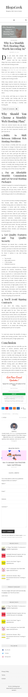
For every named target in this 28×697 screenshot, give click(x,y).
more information (19, 398)
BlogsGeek (14, 7)
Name (4, 483)
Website (4, 499)
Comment (5, 506)
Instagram (14, 441)
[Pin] (6, 408)
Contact (4, 678)
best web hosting (6, 413)
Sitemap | (14, 690)
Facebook (23, 439)
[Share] (10, 408)
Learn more (5, 595)
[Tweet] (3, 408)
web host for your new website (17, 70)
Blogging (14, 40)
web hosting (15, 413)
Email (3, 491)
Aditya (4, 417)
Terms (3, 675)
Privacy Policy (5, 671)
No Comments (22, 417)
